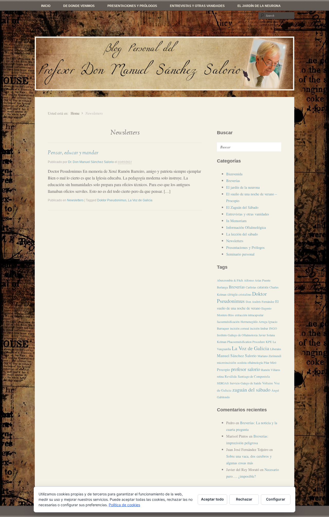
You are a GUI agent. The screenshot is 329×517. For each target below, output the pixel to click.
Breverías (233, 180)
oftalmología (255, 362)
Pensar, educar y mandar (73, 152)
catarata (262, 287)
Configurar (275, 499)
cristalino (245, 294)
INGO (273, 328)
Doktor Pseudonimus (111, 200)
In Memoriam (236, 220)
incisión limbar (259, 328)
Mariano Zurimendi (269, 356)
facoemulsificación (228, 322)
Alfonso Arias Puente (257, 280)
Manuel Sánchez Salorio (237, 355)
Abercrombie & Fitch (230, 280)
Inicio (45, 6)
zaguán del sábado (251, 389)
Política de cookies (124, 505)
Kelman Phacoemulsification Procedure (241, 342)
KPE (269, 342)
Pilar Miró (270, 362)
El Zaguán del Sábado (242, 207)
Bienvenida (234, 173)
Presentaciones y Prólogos (132, 6)
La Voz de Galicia (140, 200)
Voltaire (267, 383)
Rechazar (244, 499)
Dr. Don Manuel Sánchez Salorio (91, 162)
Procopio (223, 369)
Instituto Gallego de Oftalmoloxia (237, 335)
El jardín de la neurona (259, 6)
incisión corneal (239, 328)
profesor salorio (245, 369)
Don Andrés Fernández (260, 302)
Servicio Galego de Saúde (245, 383)
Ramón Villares (270, 370)
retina (220, 376)
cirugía (232, 294)
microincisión (226, 362)
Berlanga (222, 287)
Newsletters (75, 200)
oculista (241, 362)
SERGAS (223, 383)
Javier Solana (267, 335)
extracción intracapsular (249, 315)
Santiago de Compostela (254, 376)
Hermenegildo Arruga (254, 322)
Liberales (275, 349)
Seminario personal (240, 254)
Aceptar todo (212, 499)
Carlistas (251, 287)
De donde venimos (79, 6)
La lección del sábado (242, 234)
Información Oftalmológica (246, 227)
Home (75, 113)
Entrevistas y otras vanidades (197, 6)
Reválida (231, 376)
